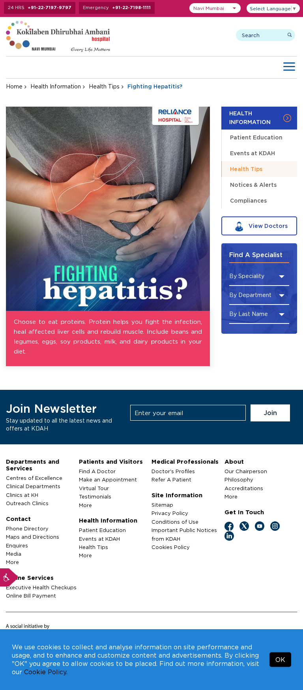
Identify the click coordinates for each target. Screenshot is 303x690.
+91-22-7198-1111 (131, 7)
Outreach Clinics (27, 503)
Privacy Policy (170, 513)
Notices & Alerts (253, 185)
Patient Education (256, 137)
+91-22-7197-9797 (49, 7)
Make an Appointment (108, 479)
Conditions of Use (175, 522)
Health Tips (104, 86)
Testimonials (95, 496)
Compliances (248, 200)
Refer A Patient (171, 479)
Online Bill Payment (31, 595)
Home (14, 86)
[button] (215, 8)
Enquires (17, 545)
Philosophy (238, 479)
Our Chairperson (245, 471)
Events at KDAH (252, 153)
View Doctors (267, 226)
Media (13, 554)
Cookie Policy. (45, 671)
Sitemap (162, 505)
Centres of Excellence (34, 478)
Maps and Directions (32, 537)
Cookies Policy (171, 547)
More (12, 562)
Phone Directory (27, 528)
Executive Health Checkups (41, 587)
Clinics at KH (22, 495)
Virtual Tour (94, 488)
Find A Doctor (97, 471)
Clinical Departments (33, 486)
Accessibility (9, 577)
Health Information (55, 86)
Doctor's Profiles (173, 471)
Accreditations (243, 488)
